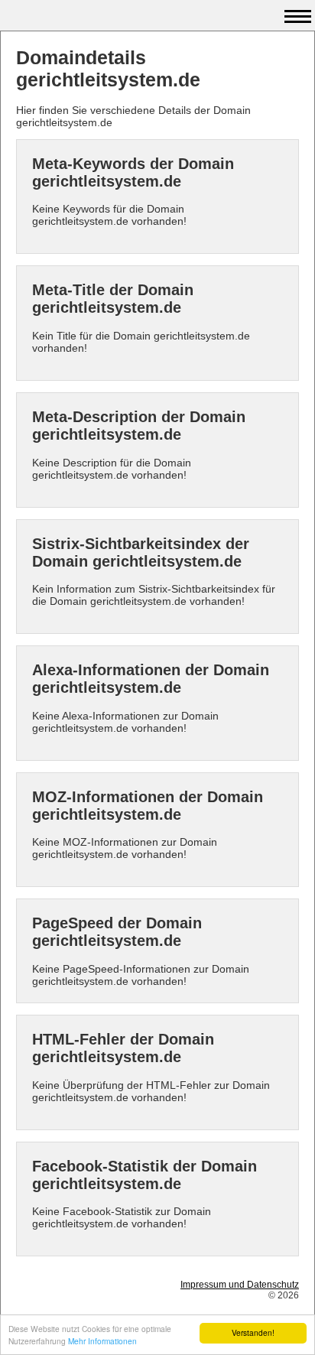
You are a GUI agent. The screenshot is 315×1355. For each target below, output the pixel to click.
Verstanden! (253, 1332)
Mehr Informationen (102, 1341)
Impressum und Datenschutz (239, 1284)
